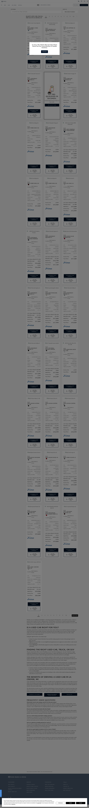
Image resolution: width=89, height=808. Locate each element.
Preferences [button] (13, 804)
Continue (44, 51)
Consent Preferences (0, 793)
